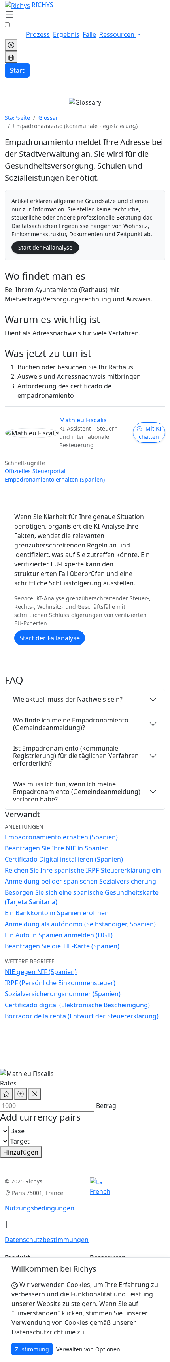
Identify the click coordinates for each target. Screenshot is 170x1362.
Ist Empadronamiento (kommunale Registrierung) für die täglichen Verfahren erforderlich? (76, 756)
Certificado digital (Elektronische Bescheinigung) (77, 1005)
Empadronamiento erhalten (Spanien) (55, 479)
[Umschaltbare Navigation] (9, 15)
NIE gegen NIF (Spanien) (41, 971)
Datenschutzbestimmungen (47, 1239)
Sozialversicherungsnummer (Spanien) (63, 994)
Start (17, 70)
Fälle (89, 34)
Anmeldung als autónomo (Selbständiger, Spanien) (80, 924)
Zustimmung (32, 1349)
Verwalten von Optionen (88, 1349)
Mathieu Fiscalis (83, 420)
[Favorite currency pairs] (6, 1094)
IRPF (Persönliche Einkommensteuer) (60, 982)
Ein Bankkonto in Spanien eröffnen (57, 913)
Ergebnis (66, 34)
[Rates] (11, 45)
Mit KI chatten (150, 432)
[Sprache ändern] (11, 57)
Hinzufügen (20, 1152)
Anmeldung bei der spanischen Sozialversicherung (80, 881)
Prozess (38, 34)
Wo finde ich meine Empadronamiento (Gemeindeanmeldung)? (70, 724)
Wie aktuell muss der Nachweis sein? (68, 699)
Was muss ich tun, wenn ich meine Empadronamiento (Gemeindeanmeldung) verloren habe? (76, 791)
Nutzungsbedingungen (39, 1208)
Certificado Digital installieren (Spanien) (64, 859)
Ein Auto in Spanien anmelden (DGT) (59, 935)
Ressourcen (117, 34)
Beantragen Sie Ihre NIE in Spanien (57, 848)
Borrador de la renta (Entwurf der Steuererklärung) (82, 1016)
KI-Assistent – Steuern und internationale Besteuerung (88, 437)
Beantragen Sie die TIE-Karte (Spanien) (62, 946)
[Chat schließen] (34, 1094)
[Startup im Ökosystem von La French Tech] (100, 1186)
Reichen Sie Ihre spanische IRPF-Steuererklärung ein (83, 870)
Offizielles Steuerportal (35, 471)
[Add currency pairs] (20, 1094)
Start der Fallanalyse (45, 247)
